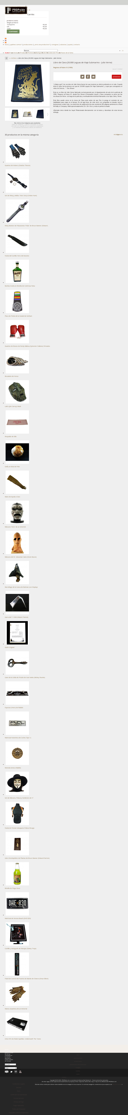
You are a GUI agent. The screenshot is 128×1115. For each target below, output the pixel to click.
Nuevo (7, 53)
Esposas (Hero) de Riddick (14, 707)
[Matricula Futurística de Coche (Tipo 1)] (17, 734)
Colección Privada (55, 53)
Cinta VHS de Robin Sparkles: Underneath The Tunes (23, 1039)
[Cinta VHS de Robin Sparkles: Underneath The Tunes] (17, 1035)
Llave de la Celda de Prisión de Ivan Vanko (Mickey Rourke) (25, 677)
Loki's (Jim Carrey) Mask (13, 406)
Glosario (18, 1087)
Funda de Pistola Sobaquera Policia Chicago (19, 828)
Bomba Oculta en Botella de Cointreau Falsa (20, 286)
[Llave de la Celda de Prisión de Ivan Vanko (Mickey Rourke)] (17, 674)
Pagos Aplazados (18, 1105)
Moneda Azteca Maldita (13, 768)
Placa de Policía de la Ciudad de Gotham (18, 316)
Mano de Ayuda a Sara (12, 497)
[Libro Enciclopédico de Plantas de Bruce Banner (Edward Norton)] (17, 855)
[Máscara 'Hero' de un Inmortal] (17, 523)
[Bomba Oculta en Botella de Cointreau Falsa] (17, 282)
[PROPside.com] (16, 10)
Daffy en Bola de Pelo (12, 467)
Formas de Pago (19, 1102)
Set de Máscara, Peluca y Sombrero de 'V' (19, 798)
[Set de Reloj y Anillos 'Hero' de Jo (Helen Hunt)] (17, 192)
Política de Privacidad (18, 1109)
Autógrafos (40, 53)
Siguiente (47, 114)
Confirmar (13, 32)
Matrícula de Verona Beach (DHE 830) (18, 918)
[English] (5, 40)
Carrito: (30, 14)
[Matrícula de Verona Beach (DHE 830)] (17, 915)
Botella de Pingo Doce (12, 888)
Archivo (46, 53)
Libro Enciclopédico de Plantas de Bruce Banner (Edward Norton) (27, 858)
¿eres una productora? (42, 44)
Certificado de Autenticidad (18, 1095)
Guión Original (9, 647)
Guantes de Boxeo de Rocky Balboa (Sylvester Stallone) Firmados (27, 346)
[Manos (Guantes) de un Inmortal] (17, 1005)
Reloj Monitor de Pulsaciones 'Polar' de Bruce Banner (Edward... (26, 226)
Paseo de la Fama (67, 53)
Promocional (32, 53)
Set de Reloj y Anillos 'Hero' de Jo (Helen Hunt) (21, 195)
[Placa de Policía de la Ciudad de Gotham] (17, 313)
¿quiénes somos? (16, 44)
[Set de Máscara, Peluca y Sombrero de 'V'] (17, 794)
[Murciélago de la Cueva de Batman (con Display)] (17, 584)
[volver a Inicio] (7, 58)
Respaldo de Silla (10, 436)
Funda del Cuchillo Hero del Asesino (17, 256)
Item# (114, 69)
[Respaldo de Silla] (17, 433)
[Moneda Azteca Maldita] (17, 764)
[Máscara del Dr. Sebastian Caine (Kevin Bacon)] (17, 554)
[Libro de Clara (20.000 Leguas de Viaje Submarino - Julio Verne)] (15, 114)
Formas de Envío (19, 1098)
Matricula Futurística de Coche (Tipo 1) (18, 738)
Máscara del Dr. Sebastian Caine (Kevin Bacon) (20, 557)
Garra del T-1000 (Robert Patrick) (16, 617)
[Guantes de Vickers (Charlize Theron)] (17, 162)
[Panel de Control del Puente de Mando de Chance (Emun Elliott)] (17, 975)
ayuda (70, 44)
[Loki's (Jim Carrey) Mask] (17, 403)
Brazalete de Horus (11, 376)
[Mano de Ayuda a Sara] (17, 493)
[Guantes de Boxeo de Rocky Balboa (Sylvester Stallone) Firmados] (17, 343)
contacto (77, 44)
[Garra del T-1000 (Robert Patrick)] (17, 614)
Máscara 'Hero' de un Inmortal (15, 527)
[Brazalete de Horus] (17, 373)
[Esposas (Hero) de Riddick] (17, 704)
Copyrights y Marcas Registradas (19, 1113)
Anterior (7, 114)
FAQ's (18, 1091)
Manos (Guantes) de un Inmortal (16, 1009)
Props (11, 53)
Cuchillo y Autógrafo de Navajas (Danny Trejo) (20, 948)
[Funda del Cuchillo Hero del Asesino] (17, 252)
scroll (36, 1083)
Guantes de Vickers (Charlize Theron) (17, 165)
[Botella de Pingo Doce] (17, 885)
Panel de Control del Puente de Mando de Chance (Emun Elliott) (26, 979)
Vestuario (17, 53)
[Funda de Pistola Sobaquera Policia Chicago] (17, 825)
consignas (55, 44)
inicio (6, 44)
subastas (63, 44)
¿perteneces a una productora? (78, 1064)
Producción (24, 53)
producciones (28, 44)
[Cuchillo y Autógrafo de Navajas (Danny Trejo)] (17, 945)
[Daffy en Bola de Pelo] (17, 463)
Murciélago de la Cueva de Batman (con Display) (21, 587)
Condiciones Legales (18, 1084)
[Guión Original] (17, 644)
